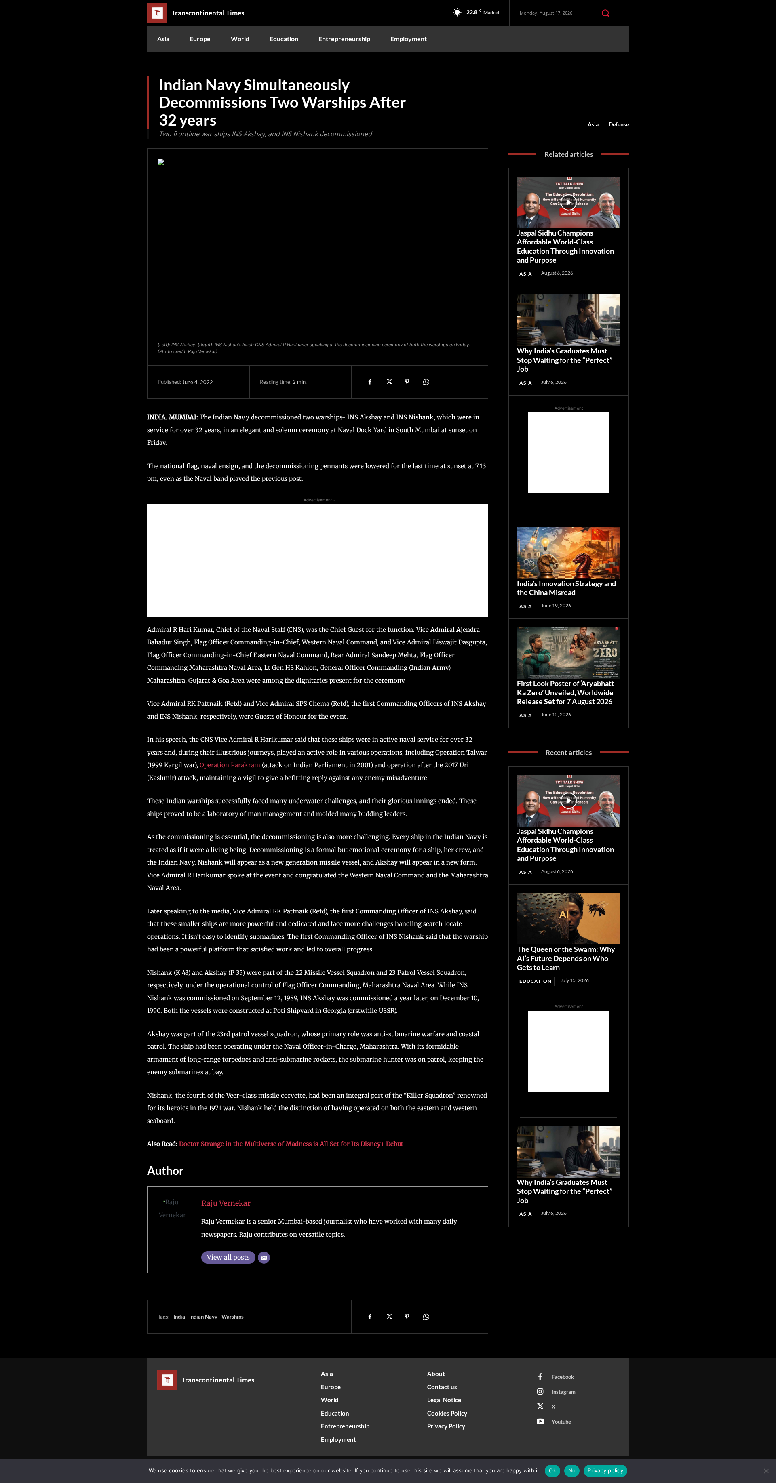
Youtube (561, 1421)
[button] (605, 13)
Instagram (564, 1391)
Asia (593, 124)
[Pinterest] (407, 382)
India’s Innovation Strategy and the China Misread (566, 588)
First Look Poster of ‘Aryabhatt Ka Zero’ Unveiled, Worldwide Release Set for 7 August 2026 (565, 692)
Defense (619, 124)
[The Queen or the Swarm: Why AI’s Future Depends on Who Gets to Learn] (568, 918)
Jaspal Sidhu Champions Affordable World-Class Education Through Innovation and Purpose (565, 246)
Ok (552, 1470)
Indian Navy (203, 1316)
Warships (232, 1316)
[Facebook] (370, 382)
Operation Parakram (230, 765)
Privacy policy (605, 1470)
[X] (388, 382)
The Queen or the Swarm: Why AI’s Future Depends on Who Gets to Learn (566, 958)
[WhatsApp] (426, 382)
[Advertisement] (317, 560)
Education (535, 981)
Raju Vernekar (226, 1203)
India (179, 1316)
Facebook (563, 1377)
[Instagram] (540, 1392)
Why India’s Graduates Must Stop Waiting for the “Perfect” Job (564, 359)
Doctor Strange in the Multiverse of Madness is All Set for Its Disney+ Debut (291, 1144)
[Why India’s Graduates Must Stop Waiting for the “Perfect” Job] (568, 320)
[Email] (264, 1258)
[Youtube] (540, 1422)
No (572, 1470)
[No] (766, 1471)
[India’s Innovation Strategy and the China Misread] (568, 553)
